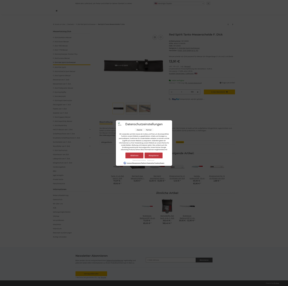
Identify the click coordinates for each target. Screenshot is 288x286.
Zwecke (139, 130)
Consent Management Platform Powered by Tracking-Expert (145, 163)
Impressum (150, 160)
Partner (149, 130)
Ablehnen (134, 155)
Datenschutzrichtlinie (139, 160)
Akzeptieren (154, 155)
